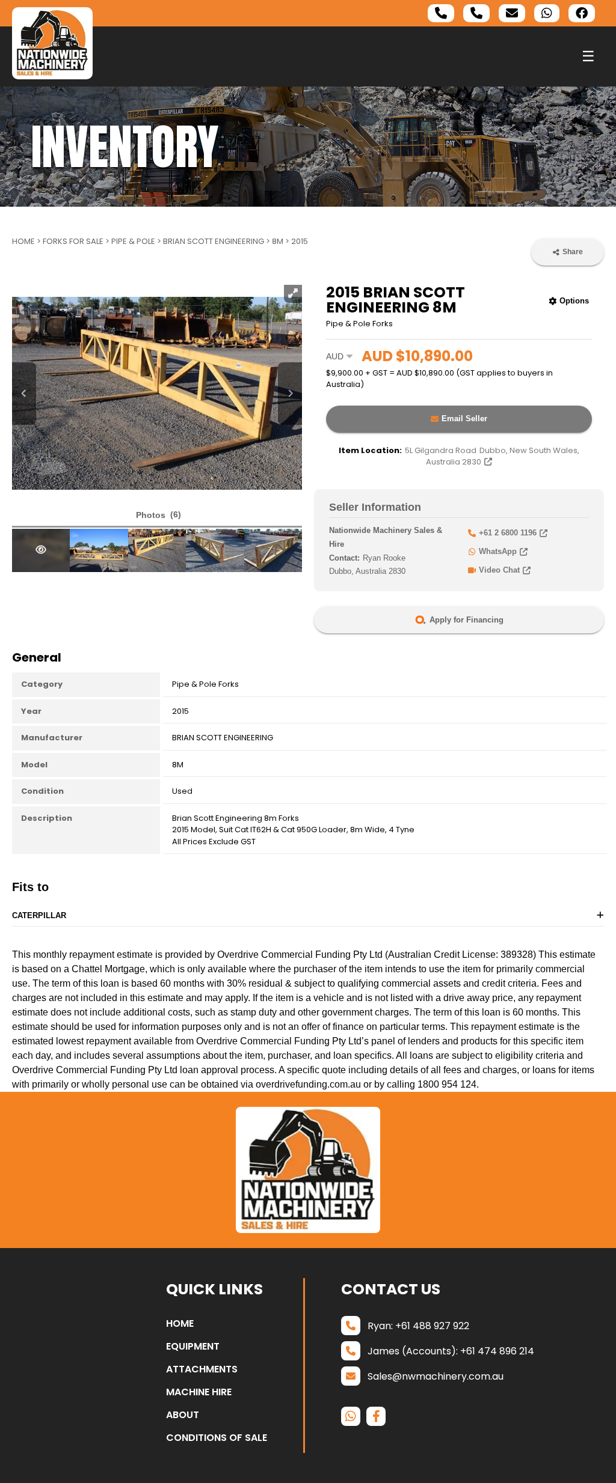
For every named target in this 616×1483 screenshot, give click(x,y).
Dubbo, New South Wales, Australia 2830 (492, 456)
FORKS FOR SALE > (77, 241)
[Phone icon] (441, 13)
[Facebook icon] (376, 1416)
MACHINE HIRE (199, 1392)
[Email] (512, 13)
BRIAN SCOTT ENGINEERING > (217, 241)
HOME (180, 1323)
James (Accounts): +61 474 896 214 (451, 1351)
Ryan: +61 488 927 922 (418, 1326)
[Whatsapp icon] (546, 13)
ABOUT (182, 1415)
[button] (157, 516)
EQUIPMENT (193, 1346)
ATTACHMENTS (202, 1369)
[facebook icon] (581, 13)
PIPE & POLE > (137, 241)
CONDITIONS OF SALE (216, 1438)
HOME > (27, 241)
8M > (281, 241)
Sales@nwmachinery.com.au (436, 1376)
